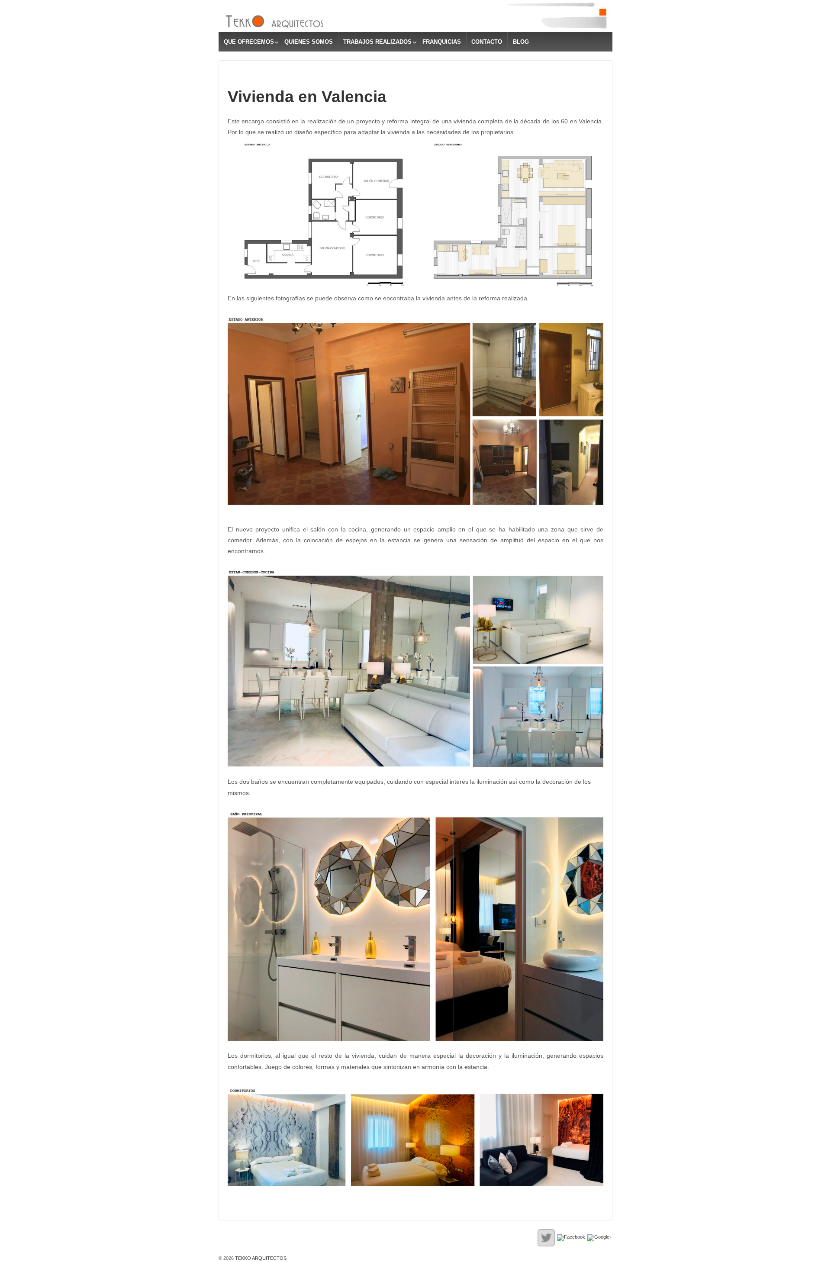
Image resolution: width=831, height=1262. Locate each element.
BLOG (521, 42)
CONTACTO (486, 42)
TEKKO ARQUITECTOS (260, 1258)
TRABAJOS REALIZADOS (377, 42)
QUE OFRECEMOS (249, 42)
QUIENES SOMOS (308, 42)
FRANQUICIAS (441, 42)
